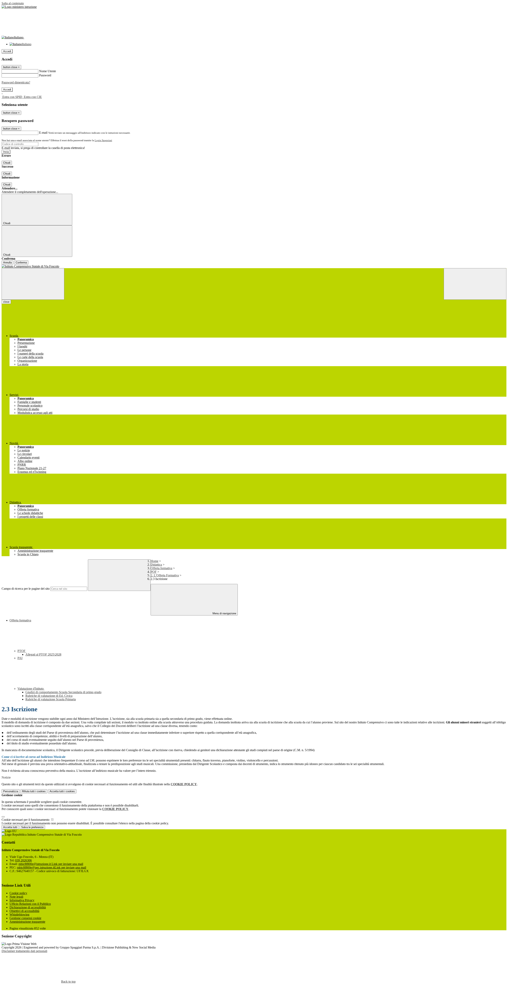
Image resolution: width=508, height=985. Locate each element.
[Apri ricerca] (475, 284)
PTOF (21, 651)
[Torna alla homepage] (254, 266)
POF (154, 571)
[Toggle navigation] (33, 284)
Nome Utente (47, 71)
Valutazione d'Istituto (30, 688)
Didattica (156, 564)
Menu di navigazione (224, 613)
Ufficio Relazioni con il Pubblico (30, 903)
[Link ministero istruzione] (19, 7)
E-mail (43, 132)
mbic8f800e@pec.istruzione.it (51, 867)
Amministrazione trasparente (27, 921)
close (6, 301)
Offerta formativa (161, 568)
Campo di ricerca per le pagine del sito (26, 588)
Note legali (16, 896)
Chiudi (6, 162)
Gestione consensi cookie (25, 918)
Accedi (7, 51)
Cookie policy (18, 893)
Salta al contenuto (13, 3)
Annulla (7, 262)
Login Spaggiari (103, 140)
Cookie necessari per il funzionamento (26, 819)
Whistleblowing (19, 914)
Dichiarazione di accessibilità (28, 907)
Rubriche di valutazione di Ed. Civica (48, 695)
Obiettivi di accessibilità (24, 911)
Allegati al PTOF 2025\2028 (43, 654)
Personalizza (10, 791)
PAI (19, 658)
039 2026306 (23, 860)
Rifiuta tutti (34, 791)
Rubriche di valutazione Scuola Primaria (50, 699)
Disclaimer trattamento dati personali (24, 951)
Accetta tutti (62, 791)
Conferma (21, 262)
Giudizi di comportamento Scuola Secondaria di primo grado (63, 692)
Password (45, 75)
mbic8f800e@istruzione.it (50, 864)
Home (154, 561)
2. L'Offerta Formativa (165, 575)
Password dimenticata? (16, 82)
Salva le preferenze (32, 827)
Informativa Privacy (22, 900)
